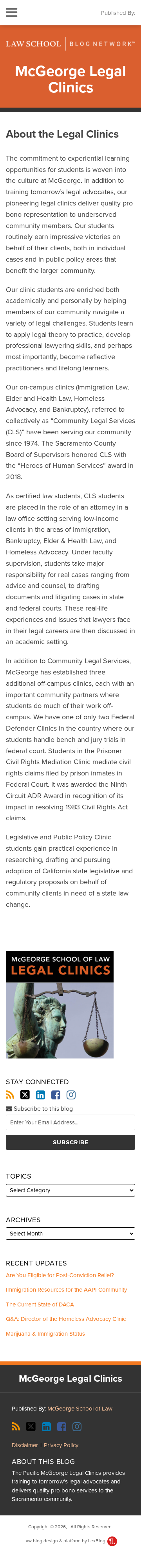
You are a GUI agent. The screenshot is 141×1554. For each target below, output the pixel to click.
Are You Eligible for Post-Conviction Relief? (60, 1275)
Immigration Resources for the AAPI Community (66, 1289)
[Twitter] (25, 1095)
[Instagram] (71, 1095)
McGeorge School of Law (79, 1408)
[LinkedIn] (40, 1095)
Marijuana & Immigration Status (45, 1333)
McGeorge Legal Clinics (70, 79)
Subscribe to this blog (42, 1109)
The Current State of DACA (40, 1304)
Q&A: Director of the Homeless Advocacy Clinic (66, 1318)
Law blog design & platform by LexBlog (65, 1540)
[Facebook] (55, 1095)
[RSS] (10, 1095)
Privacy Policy (61, 1445)
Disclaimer (25, 1445)
